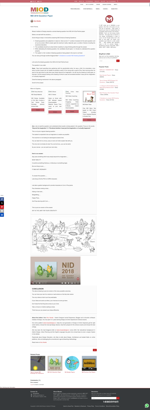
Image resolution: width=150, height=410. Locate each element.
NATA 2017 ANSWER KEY (107, 70)
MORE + (116, 4)
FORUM (98, 4)
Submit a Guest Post (68, 406)
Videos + (98, 9)
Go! (118, 60)
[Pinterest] (2, 207)
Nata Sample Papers (105, 75)
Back (95, 350)
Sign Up (34, 1)
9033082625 (36, 393)
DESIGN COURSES (107, 4)
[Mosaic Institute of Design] (39, 10)
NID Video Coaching (71, 96)
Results (97, 1)
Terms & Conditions (100, 406)
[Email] (2, 211)
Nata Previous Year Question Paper (109, 93)
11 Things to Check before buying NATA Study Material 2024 (109, 86)
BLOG (81, 4)
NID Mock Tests (87, 104)
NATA (58, 395)
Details (38, 110)
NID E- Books (52, 94)
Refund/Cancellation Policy (112, 406)
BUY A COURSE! (90, 4)
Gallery (103, 1)
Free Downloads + (75, 9)
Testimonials (89, 1)
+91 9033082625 (112, 1)
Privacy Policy (90, 406)
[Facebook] (2, 199)
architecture (74, 398)
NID (84, 393)
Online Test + (114, 9)
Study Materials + (88, 9)
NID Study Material (36, 94)
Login (40, 1)
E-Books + (105, 9)
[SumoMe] (2, 215)
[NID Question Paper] (63, 271)
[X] (2, 203)
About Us (81, 1)
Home (75, 1)
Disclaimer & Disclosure (80, 406)
